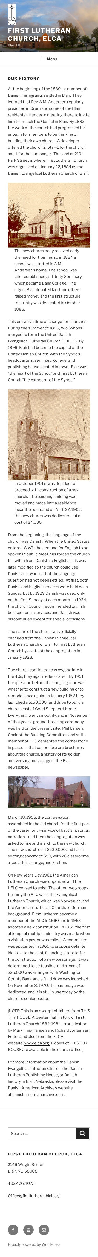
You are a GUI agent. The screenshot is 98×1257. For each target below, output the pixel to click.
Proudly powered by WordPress (34, 1244)
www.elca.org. (37, 1043)
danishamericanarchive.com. (38, 1094)
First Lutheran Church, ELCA (39, 34)
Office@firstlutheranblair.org (34, 1196)
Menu (52, 59)
